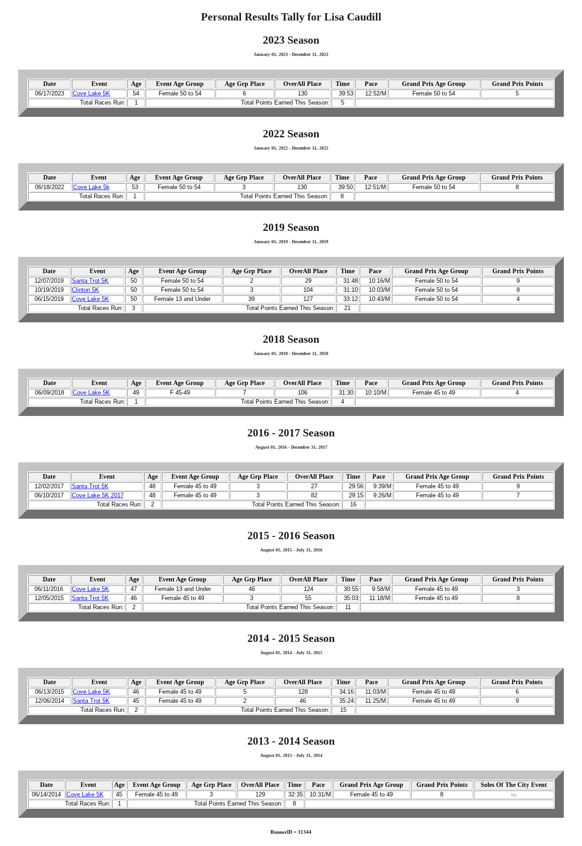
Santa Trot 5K (90, 281)
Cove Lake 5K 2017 (98, 495)
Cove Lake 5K (91, 93)
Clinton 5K (85, 290)
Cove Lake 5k (91, 187)
